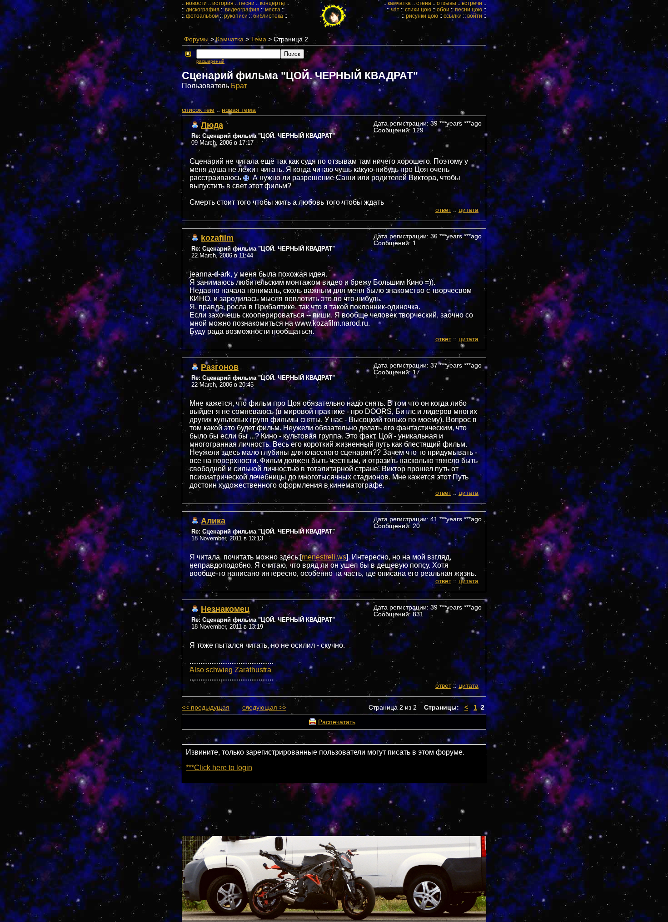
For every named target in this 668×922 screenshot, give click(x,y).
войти (474, 16)
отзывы (446, 3)
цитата (469, 210)
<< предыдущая (205, 707)
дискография (202, 9)
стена (423, 3)
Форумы (196, 39)
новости (196, 3)
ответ (443, 210)
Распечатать (336, 722)
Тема (258, 39)
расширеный (210, 61)
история (223, 3)
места (272, 9)
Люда (212, 125)
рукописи (236, 16)
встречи (472, 3)
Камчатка (230, 39)
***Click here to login (219, 767)
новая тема (239, 109)
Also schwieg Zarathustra (230, 670)
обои (443, 9)
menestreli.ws (324, 557)
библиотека (268, 16)
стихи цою (418, 9)
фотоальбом (202, 16)
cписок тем (198, 109)
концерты (272, 3)
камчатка (399, 3)
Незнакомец (225, 609)
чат (395, 9)
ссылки (453, 16)
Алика (213, 520)
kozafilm (217, 237)
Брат (239, 86)
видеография (242, 9)
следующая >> (264, 707)
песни (246, 3)
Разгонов (220, 367)
